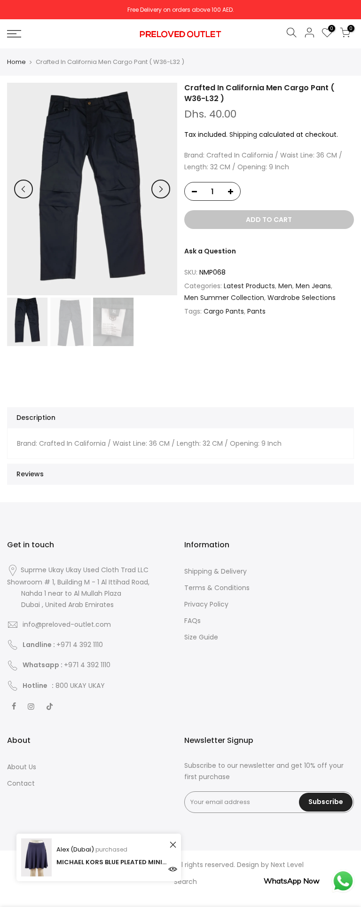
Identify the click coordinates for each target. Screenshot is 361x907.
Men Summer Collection (224, 297)
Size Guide (201, 637)
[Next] (160, 189)
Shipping (243, 134)
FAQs (192, 620)
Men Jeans (313, 286)
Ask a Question (210, 251)
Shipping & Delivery (215, 571)
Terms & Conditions (217, 587)
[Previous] (23, 189)
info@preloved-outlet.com (67, 624)
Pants (256, 311)
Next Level (287, 864)
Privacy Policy (206, 604)
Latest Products (249, 286)
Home (16, 62)
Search (185, 881)
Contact (21, 783)
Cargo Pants (224, 311)
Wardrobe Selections (301, 297)
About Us (21, 767)
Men (285, 286)
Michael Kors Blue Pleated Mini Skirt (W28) (111, 862)
